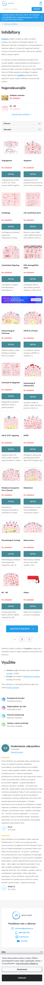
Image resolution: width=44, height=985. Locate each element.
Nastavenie (22, 969)
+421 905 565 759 (8, 17)
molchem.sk (24, 937)
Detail (11, 174)
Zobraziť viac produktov (21, 114)
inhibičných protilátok (32, 676)
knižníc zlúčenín (13, 687)
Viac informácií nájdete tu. (27, 963)
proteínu (9, 673)
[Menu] (41, 3)
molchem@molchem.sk (25, 17)
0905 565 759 (24, 932)
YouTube (24, 941)
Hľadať (37, 9)
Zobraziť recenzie (17, 752)
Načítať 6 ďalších (20, 628)
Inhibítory (5, 39)
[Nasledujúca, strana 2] (22, 639)
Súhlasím (22, 978)
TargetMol (20, 75)
